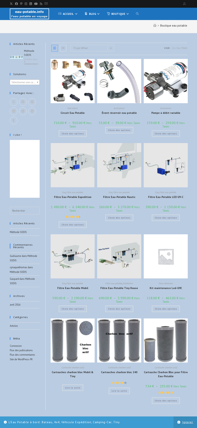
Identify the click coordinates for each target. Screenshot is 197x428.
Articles (14, 325)
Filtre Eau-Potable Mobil (72, 288)
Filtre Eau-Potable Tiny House (119, 288)
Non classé (73, 108)
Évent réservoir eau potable (119, 113)
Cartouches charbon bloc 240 (119, 372)
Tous (184, 48)
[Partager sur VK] (23, 111)
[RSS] (41, 4)
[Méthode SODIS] (16, 57)
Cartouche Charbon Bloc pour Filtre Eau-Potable (166, 374)
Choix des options (73, 133)
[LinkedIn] (30, 4)
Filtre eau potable (74, 192)
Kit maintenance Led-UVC (166, 288)
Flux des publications (21, 350)
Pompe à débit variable (165, 113)
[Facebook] (16, 4)
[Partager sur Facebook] (23, 102)
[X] (12, 4)
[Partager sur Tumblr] (14, 120)
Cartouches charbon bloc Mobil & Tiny (72, 374)
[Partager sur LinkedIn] (14, 111)
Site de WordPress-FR (21, 359)
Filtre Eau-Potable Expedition (72, 197)
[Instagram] (25, 4)
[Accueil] (155, 25)
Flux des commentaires (22, 354)
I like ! (17, 135)
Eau (64, 192)
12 (173, 48)
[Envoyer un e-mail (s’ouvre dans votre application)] (46, 4)
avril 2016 (15, 304)
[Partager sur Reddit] (32, 111)
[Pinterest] (21, 4)
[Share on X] (14, 102)
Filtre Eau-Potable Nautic (119, 197)
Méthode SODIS (18, 232)
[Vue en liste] (63, 48)
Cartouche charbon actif (73, 367)
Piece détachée (166, 283)
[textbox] (24, 82)
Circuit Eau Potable (73, 113)
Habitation (128, 283)
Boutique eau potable (173, 25)
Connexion (16, 346)
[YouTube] (36, 4)
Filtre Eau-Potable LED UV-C (165, 197)
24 (178, 48)
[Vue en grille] (54, 48)
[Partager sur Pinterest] (32, 102)
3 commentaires (31, 62)
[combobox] (24, 82)
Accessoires (119, 108)
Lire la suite (72, 387)
